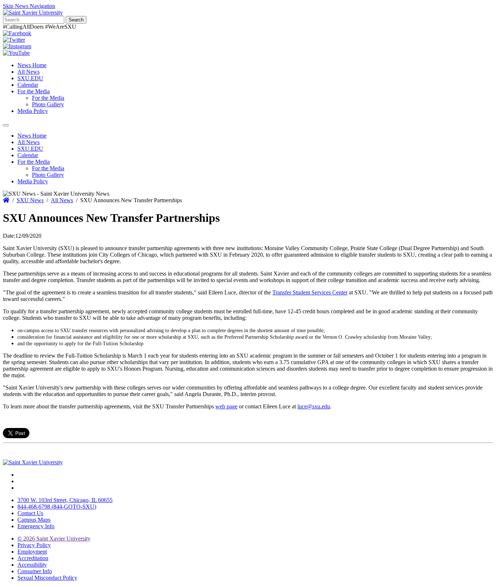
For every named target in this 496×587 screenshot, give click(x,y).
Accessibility (32, 565)
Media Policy (32, 111)
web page (226, 406)
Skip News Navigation (29, 6)
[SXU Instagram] (17, 46)
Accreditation (32, 558)
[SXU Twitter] (14, 40)
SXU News (30, 200)
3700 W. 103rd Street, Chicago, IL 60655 (65, 500)
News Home (31, 65)
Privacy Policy (34, 545)
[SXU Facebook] (17, 33)
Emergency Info (35, 526)
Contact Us (30, 513)
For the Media (33, 91)
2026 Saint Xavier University (53, 538)
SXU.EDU (30, 78)
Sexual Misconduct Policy (47, 578)
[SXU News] (33, 12)
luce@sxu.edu (313, 406)
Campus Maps (33, 520)
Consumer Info (34, 571)
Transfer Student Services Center (309, 292)
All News (28, 72)
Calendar (27, 85)
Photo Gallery (48, 104)
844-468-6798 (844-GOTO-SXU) (56, 507)
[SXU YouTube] (16, 53)
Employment (32, 552)
